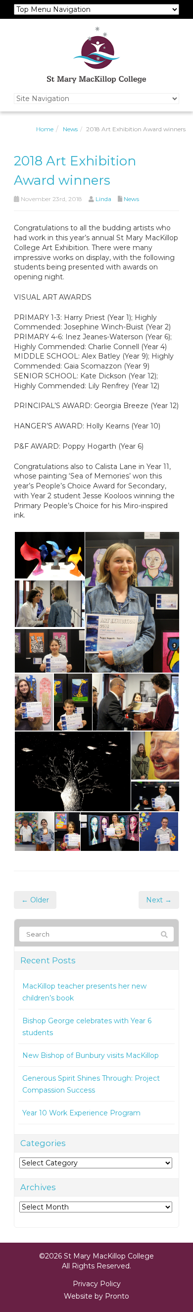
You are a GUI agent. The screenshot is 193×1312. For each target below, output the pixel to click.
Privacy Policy (97, 1283)
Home (44, 129)
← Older (35, 899)
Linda (103, 199)
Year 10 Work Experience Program (81, 1112)
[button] (49, 555)
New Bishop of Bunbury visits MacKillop (90, 1055)
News (70, 129)
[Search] (164, 935)
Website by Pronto (96, 1296)
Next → (159, 899)
